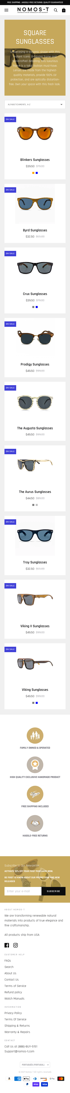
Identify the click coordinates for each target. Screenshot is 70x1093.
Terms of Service (15, 986)
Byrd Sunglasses (35, 230)
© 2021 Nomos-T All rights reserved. (35, 1072)
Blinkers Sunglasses (35, 160)
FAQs (7, 961)
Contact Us (11, 980)
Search (8, 967)
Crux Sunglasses (35, 294)
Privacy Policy (13, 1013)
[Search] (55, 10)
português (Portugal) (33, 1064)
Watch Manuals (14, 998)
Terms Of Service (15, 1019)
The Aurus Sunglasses (35, 492)
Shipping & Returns (17, 1026)
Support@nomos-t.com (19, 1051)
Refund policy (13, 992)
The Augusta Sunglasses (35, 428)
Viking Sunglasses (35, 690)
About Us (10, 973)
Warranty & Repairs (17, 1032)
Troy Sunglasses (35, 562)
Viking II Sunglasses (35, 626)
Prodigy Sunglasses (35, 364)
